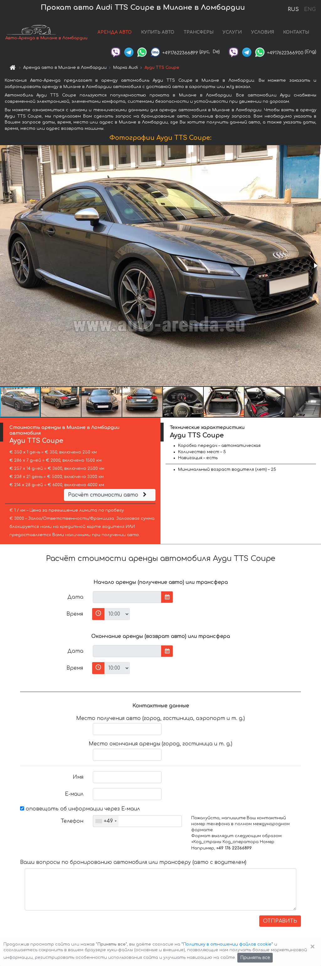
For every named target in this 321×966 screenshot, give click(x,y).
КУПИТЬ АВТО (157, 32)
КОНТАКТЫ (296, 32)
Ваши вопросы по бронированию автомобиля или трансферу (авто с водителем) (133, 862)
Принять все (255, 957)
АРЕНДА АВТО (114, 32)
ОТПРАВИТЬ (280, 921)
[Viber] (116, 51)
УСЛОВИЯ (262, 32)
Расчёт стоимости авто (104, 495)
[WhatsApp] (142, 51)
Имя (78, 777)
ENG (309, 9)
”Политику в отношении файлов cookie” (227, 944)
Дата (75, 597)
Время (74, 614)
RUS (293, 9)
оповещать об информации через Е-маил (82, 809)
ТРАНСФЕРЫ (198, 32)
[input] (127, 597)
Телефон (72, 821)
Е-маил (74, 794)
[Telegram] (129, 51)
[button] (315, 266)
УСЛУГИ (232, 32)
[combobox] (105, 821)
